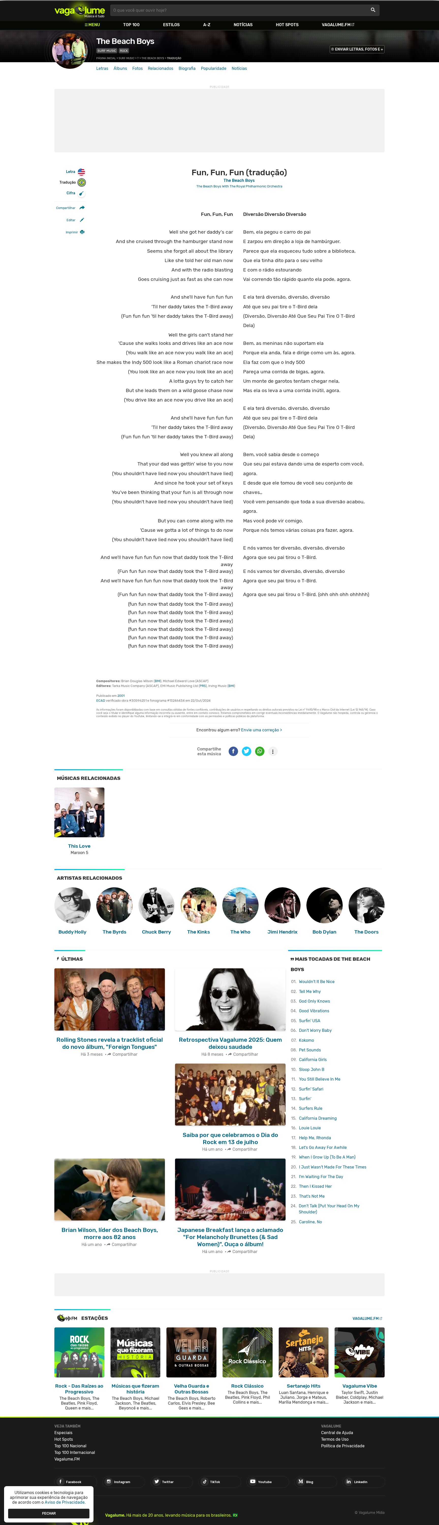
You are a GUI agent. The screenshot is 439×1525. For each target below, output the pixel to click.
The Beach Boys (125, 41)
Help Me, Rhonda (315, 1137)
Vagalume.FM (336, 24)
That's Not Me (312, 1196)
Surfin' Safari (311, 1089)
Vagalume (79, 10)
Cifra (71, 193)
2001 (120, 696)
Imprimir (72, 232)
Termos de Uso (335, 1439)
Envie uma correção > (261, 730)
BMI (157, 681)
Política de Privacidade (343, 1445)
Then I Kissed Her (315, 1186)
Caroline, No (310, 1221)
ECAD (100, 700)
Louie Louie (310, 1128)
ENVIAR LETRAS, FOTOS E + (359, 49)
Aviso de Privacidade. (65, 1502)
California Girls (313, 1059)
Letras (102, 68)
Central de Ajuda (337, 1432)
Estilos (171, 24)
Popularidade (213, 68)
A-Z (206, 24)
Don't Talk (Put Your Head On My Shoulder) (329, 1208)
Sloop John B (311, 1069)
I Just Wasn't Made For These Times (332, 1167)
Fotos (137, 68)
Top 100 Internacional (74, 1452)
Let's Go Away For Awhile (323, 1147)
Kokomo (306, 1040)
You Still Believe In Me (319, 1079)
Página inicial (106, 58)
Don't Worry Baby (315, 1030)
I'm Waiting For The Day (321, 1176)
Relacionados (160, 68)
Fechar (49, 1513)
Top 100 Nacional (70, 1445)
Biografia (187, 68)
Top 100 (131, 24)
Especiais (63, 1432)
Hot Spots (287, 24)
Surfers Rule (310, 1108)
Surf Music (107, 51)
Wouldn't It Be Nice (317, 981)
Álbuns (120, 68)
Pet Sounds (310, 1050)
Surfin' (305, 1098)
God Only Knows (314, 1001)
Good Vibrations (314, 1010)
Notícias (243, 24)
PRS (203, 686)
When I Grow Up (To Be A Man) (327, 1157)
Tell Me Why (310, 991)
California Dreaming (318, 1118)
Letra (70, 172)
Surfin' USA (309, 1020)
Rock (124, 51)
